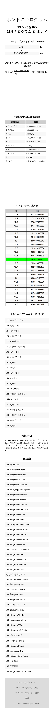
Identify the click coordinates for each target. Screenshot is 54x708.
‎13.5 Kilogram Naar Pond (17, 539)
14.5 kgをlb (11, 425)
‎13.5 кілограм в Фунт (15, 651)
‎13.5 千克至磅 (12, 666)
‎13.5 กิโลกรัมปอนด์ (14, 635)
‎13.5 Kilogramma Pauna (16, 504)
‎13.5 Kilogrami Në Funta (16, 630)
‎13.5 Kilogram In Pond (15, 569)
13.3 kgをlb (11, 362)
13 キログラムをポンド (16, 346)
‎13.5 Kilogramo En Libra (16, 495)
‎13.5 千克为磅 (12, 661)
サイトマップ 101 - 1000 (27, 688)
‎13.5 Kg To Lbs (12, 465)
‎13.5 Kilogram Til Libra (15, 615)
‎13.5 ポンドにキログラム (16, 604)
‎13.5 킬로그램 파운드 (15, 610)
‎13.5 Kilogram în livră (15, 554)
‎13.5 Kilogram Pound (15, 646)
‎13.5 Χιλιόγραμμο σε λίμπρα (18, 490)
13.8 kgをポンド (13, 389)
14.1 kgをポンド (13, 404)
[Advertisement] (27, 7)
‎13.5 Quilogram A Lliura (16, 589)
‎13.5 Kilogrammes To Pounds (18, 671)
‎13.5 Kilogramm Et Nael (16, 499)
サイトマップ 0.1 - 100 (27, 682)
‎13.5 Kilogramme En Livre (17, 509)
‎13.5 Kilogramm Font (15, 519)
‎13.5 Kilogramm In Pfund (16, 485)
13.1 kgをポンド (13, 352)
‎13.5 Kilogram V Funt (15, 625)
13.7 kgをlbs (11, 383)
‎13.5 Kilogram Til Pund (15, 480)
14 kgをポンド (12, 399)
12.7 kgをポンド (13, 331)
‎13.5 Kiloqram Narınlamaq (17, 579)
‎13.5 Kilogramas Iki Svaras (17, 529)
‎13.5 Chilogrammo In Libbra (18, 524)
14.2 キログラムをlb (14, 410)
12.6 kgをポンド (13, 325)
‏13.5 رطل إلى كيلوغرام (15, 574)
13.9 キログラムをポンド (16, 394)
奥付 (27, 698)
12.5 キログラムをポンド (16, 320)
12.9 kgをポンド (13, 341)
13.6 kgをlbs (11, 378)
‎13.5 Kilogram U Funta (15, 514)
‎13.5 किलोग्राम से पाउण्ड (14, 594)
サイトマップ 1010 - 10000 (27, 693)
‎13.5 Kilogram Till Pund (16, 564)
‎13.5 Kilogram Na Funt (15, 544)
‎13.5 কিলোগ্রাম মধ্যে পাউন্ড (15, 584)
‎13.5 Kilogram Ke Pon (15, 599)
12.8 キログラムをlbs (15, 336)
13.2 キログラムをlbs (15, 357)
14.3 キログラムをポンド (16, 415)
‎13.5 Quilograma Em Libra (17, 549)
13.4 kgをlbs (11, 368)
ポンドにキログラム (27, 19)
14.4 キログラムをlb (14, 420)
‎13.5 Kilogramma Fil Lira (16, 534)
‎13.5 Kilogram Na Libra (16, 475)
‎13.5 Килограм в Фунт (15, 470)
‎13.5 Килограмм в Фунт (16, 620)
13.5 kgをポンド (13, 373)
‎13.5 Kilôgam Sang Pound (17, 656)
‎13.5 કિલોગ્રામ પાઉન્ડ (15, 641)
